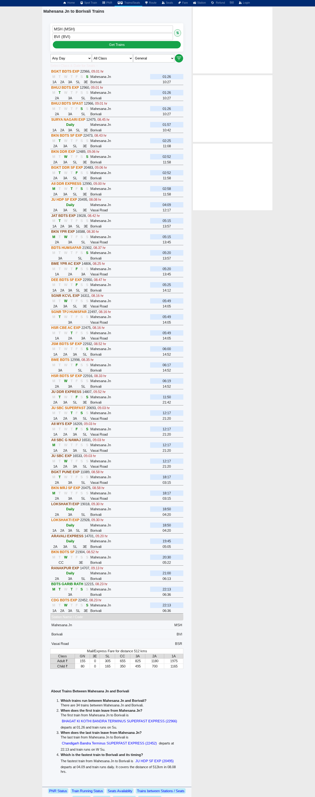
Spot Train (90, 2)
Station (201, 2)
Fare (184, 2)
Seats (169, 2)
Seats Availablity (120, 791)
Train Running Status (87, 791)
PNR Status (58, 791)
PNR (109, 2)
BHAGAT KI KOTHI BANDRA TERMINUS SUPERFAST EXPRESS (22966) (119, 721)
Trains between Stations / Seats (160, 791)
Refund (219, 2)
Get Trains (117, 45)
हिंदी (232, 2)
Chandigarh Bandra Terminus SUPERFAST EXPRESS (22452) (109, 743)
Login (246, 2)
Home (71, 2)
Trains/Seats (132, 2)
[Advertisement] (232, 40)
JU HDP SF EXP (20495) (154, 761)
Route (152, 2)
